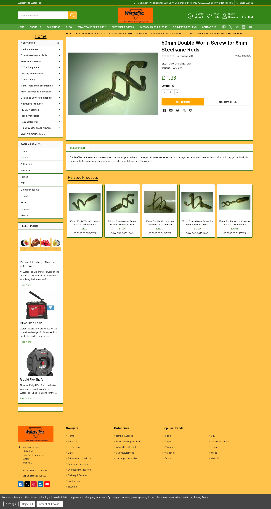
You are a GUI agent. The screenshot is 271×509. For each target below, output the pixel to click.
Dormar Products (30, 189)
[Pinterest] (237, 27)
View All (25, 215)
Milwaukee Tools (31, 323)
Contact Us (209, 27)
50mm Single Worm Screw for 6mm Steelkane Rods (84, 223)
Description (77, 147)
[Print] (177, 110)
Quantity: (168, 85)
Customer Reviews (123, 27)
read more (25, 284)
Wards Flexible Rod (31, 61)
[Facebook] (224, 27)
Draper (24, 157)
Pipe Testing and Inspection (36, 91)
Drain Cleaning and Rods (34, 55)
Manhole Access (29, 49)
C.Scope (25, 208)
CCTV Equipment (30, 67)
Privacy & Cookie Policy (91, 27)
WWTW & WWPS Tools (33, 133)
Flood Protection (30, 115)
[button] (40, 36)
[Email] (171, 110)
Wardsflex (26, 170)
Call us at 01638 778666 (34, 475)
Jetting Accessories (32, 73)
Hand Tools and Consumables (37, 85)
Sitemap (72, 486)
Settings (11, 504)
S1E (23, 183)
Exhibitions (53, 27)
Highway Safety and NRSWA (36, 127)
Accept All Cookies (50, 504)
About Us (35, 27)
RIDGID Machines (30, 109)
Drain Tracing (28, 79)
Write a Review (243, 55)
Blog (69, 27)
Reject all (27, 504)
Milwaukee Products (32, 103)
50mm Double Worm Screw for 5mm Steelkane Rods (122, 223)
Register (233, 16)
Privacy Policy (201, 497)
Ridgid (24, 150)
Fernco (24, 176)
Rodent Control (29, 121)
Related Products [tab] (83, 177)
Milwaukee (26, 163)
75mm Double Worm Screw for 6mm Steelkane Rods (197, 223)
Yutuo (24, 202)
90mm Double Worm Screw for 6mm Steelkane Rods (160, 223)
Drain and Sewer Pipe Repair (36, 97)
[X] (230, 27)
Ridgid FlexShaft (31, 379)
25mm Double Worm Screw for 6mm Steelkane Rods (234, 223)
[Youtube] (250, 27)
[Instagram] (244, 27)
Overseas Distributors (153, 27)
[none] (113, 84)
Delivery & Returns (185, 27)
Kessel (24, 195)
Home (21, 27)
